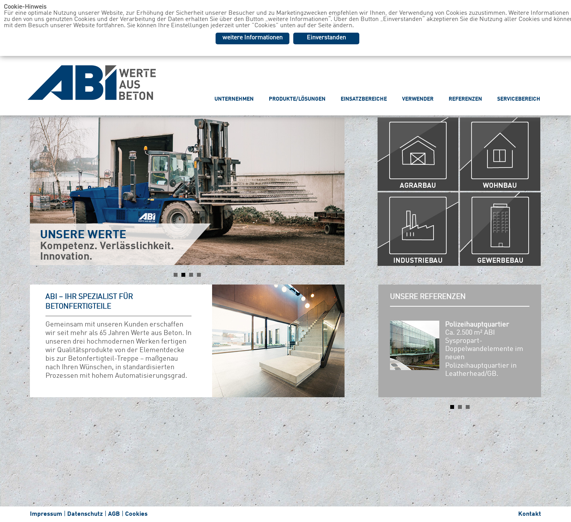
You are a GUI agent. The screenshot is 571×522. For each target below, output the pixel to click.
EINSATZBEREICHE (364, 99)
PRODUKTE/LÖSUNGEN (297, 99)
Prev (40, 191)
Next (334, 191)
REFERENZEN (465, 99)
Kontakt (529, 514)
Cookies (136, 514)
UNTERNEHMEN (234, 99)
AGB (114, 514)
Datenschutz (85, 514)
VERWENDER (417, 99)
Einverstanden (326, 38)
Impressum (46, 514)
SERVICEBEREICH (518, 99)
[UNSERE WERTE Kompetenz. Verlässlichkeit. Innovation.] (187, 138)
